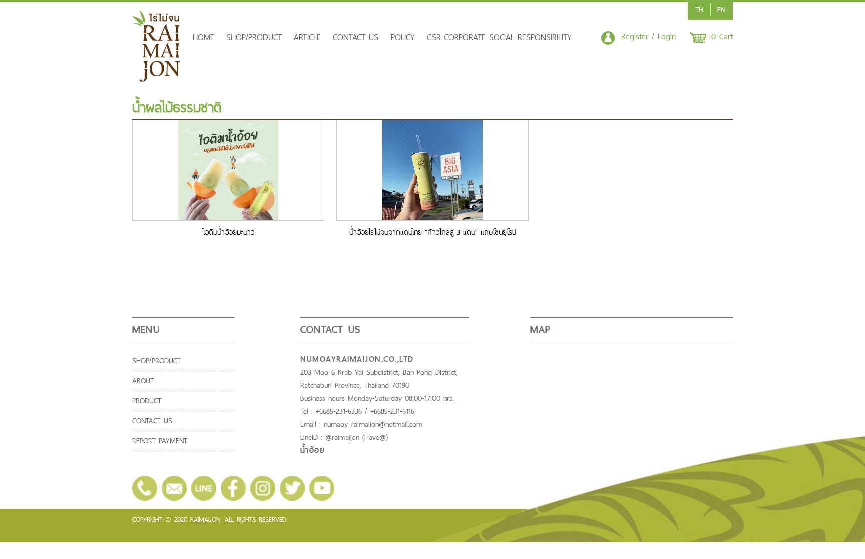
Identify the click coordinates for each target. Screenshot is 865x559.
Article (307, 37)
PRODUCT (146, 400)
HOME (203, 37)
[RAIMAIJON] (156, 79)
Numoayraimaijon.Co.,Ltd (357, 359)
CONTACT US (355, 37)
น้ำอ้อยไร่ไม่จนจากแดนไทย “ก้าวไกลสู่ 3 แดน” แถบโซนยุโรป (432, 232)
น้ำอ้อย (312, 450)
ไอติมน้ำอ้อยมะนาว (228, 232)
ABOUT (143, 380)
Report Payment (159, 440)
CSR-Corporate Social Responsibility (499, 37)
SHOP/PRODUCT (254, 37)
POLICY (403, 37)
